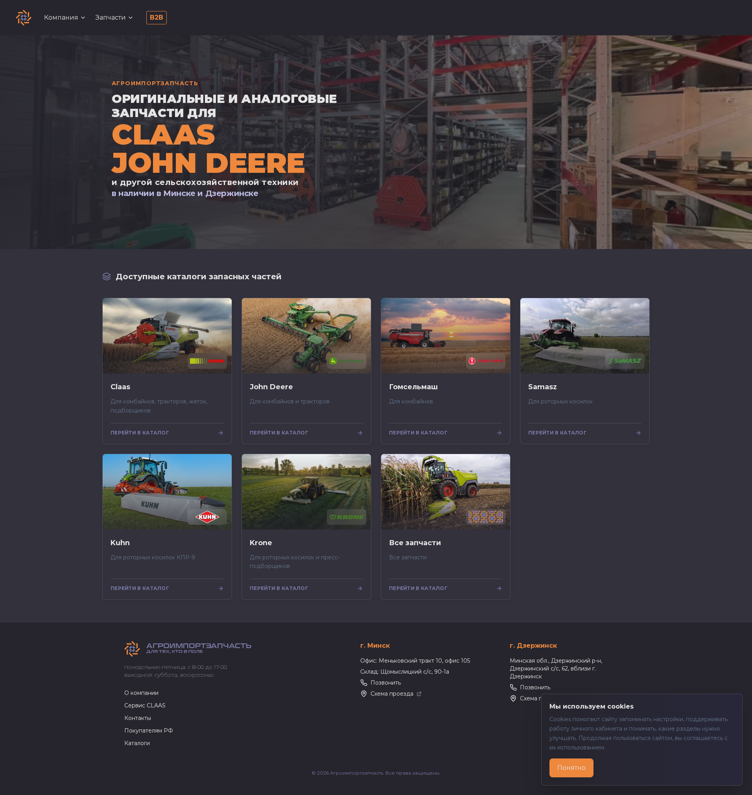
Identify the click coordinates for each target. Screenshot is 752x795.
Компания (61, 17)
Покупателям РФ (148, 730)
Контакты (137, 718)
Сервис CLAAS (145, 705)
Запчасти (111, 17)
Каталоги (137, 743)
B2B (156, 17)
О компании (141, 692)
